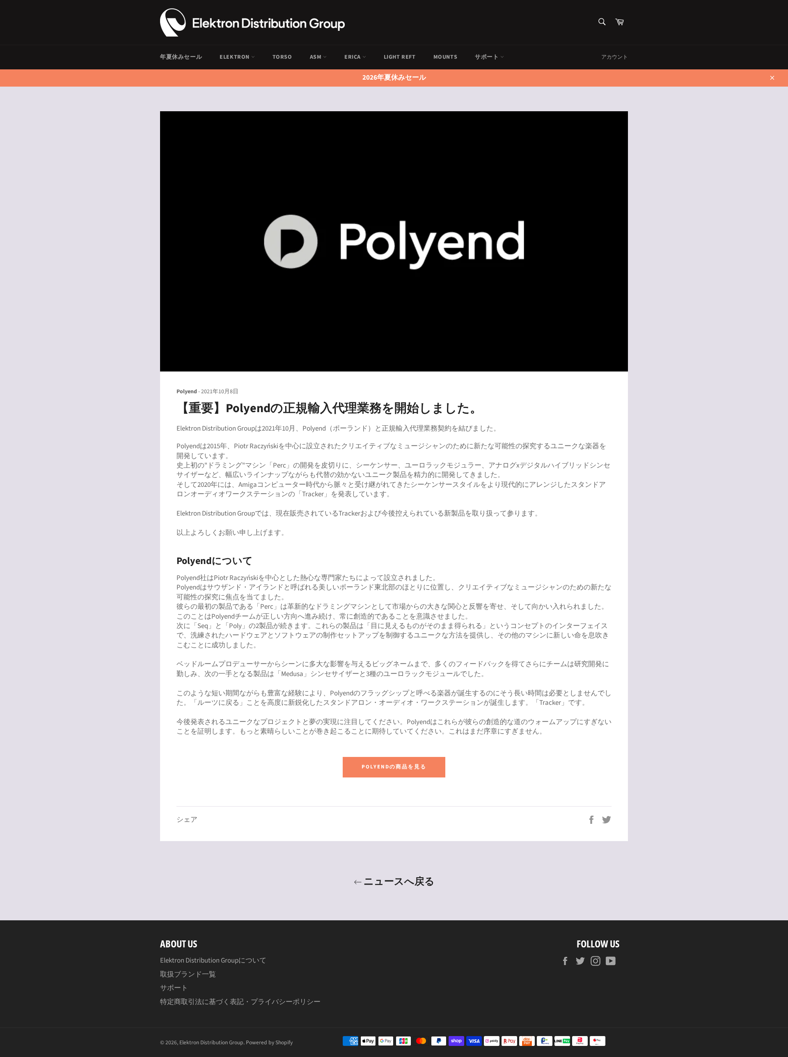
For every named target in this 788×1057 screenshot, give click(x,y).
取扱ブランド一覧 (188, 974)
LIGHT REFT (400, 57)
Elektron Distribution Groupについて (213, 960)
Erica (353, 57)
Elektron (235, 57)
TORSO (282, 57)
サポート (487, 57)
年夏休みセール (181, 57)
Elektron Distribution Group (211, 1042)
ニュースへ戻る (398, 880)
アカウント (614, 57)
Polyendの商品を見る (394, 766)
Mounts (445, 57)
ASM (316, 57)
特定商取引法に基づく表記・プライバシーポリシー (240, 1002)
